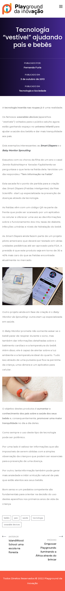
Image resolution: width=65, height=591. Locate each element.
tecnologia (38, 518)
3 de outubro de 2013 (33, 79)
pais (16, 518)
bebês (6, 518)
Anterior (16, 545)
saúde (25, 518)
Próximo (46, 548)
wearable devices (12, 524)
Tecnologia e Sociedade (32, 90)
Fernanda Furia (32, 67)
